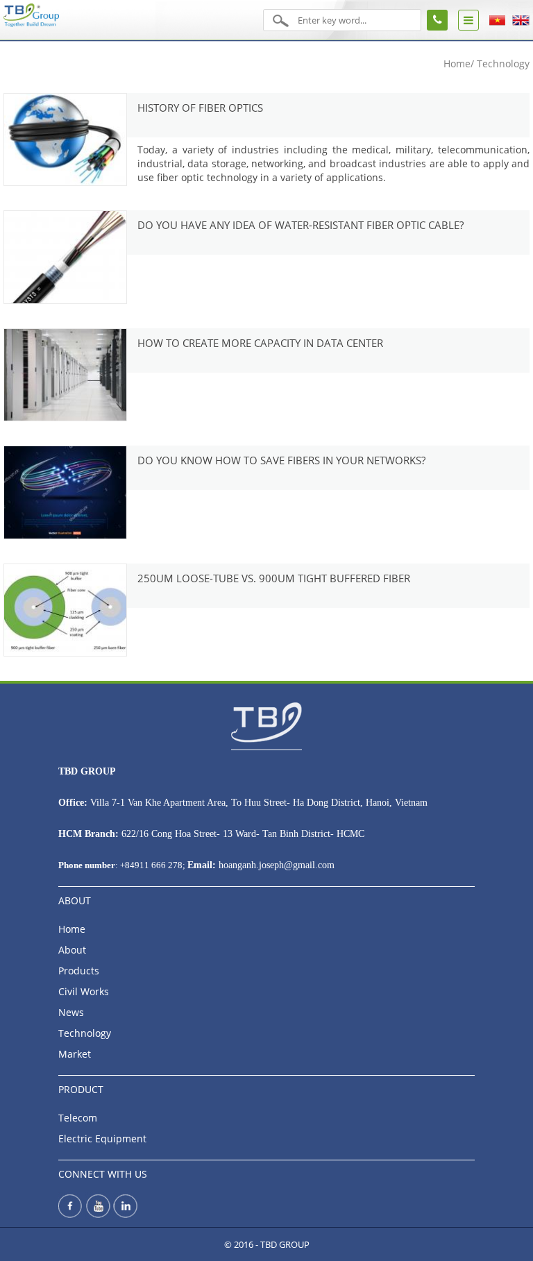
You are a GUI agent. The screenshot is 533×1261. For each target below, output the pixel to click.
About (72, 949)
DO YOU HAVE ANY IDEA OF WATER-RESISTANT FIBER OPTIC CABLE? (300, 225)
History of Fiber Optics (200, 108)
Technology (84, 1033)
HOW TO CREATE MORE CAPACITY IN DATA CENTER (260, 343)
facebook (71, 1215)
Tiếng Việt (497, 20)
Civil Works (83, 991)
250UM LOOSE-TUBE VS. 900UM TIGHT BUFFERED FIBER (273, 578)
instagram (124, 1215)
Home (457, 63)
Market (74, 1053)
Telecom (77, 1117)
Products (78, 970)
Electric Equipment (102, 1138)
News (71, 1012)
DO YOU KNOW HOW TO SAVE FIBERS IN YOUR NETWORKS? (281, 460)
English (521, 20)
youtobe (98, 1215)
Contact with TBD (437, 20)
